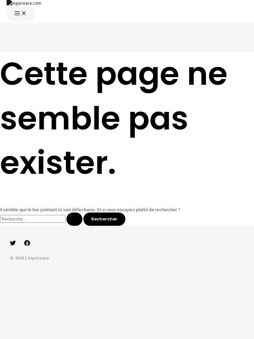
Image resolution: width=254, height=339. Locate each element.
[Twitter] (13, 244)
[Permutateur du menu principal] (20, 14)
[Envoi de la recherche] (74, 219)
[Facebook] (27, 244)
